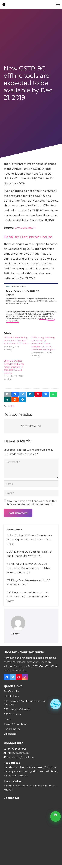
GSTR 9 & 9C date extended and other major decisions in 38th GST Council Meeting (14, 367)
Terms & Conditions (15, 724)
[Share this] (15, 394)
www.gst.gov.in (25, 227)
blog (12, 406)
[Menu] (58, 4)
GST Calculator (12, 714)
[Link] (3, 4)
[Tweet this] (22, 394)
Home (7, 719)
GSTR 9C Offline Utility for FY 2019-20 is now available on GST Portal (16, 340)
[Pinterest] (19, 677)
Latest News (11, 696)
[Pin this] (38, 394)
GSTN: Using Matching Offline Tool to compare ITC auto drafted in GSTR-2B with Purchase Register (43, 343)
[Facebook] (7, 677)
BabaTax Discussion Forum (28, 237)
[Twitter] (13, 677)
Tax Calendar (11, 691)
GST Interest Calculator (17, 709)
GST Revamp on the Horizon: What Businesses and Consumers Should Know (28, 596)
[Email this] (7, 394)
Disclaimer (10, 733)
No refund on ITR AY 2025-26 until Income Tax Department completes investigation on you (28, 568)
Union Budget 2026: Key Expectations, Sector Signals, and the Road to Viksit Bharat (30, 539)
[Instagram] (25, 677)
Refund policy (12, 729)
